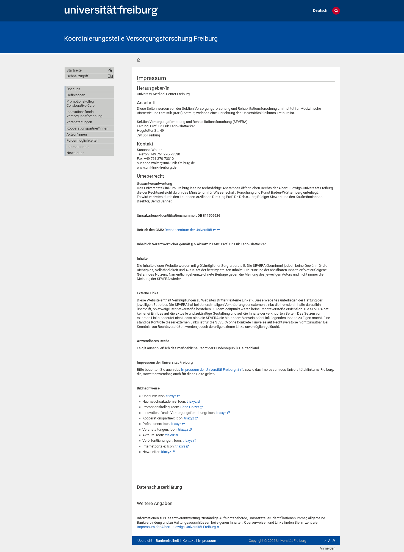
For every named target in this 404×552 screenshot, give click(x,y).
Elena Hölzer (189, 407)
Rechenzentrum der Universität (188, 230)
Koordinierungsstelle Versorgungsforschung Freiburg (141, 38)
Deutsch (320, 10)
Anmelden (327, 548)
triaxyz (171, 396)
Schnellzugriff (77, 76)
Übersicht (144, 541)
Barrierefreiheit (167, 541)
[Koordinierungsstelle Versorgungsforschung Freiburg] (313, 37)
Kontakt (188, 541)
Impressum (207, 541)
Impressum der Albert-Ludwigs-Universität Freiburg (176, 527)
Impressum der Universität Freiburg (208, 369)
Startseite (138, 60)
